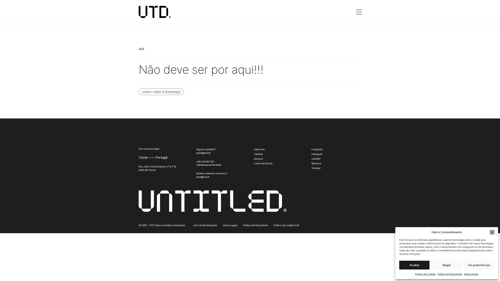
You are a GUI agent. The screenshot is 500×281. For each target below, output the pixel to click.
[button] (492, 232)
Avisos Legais (471, 274)
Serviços (258, 158)
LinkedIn (316, 158)
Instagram (317, 154)
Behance (316, 163)
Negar (447, 265)
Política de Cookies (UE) (286, 225)
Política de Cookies (425, 274)
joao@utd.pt (202, 176)
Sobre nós (259, 149)
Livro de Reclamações (205, 225)
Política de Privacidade (450, 274)
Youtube (316, 168)
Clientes (258, 154)
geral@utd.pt (203, 152)
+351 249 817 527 (205, 161)
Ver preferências (479, 265)
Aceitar (414, 265)
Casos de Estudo (263, 163)
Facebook (317, 149)
